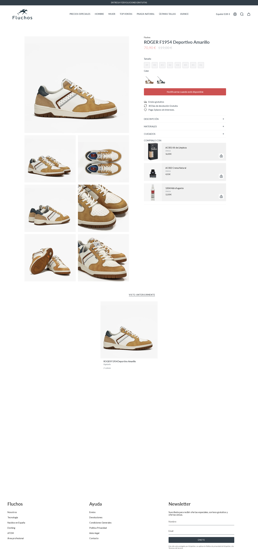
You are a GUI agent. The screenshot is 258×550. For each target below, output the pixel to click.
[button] (80, 14)
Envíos (92, 512)
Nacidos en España (16, 522)
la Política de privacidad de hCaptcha (217, 546)
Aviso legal (94, 533)
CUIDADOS (149, 134)
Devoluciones (95, 517)
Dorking (11, 528)
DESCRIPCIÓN (151, 119)
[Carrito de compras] (248, 14)
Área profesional (15, 538)
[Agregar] (221, 156)
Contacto (94, 538)
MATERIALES (150, 126)
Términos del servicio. (176, 548)
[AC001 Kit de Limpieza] (153, 152)
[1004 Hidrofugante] (153, 192)
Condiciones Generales (100, 522)
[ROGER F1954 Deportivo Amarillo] (129, 329)
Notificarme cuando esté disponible (185, 91)
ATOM (10, 533)
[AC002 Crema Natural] (153, 172)
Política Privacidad (98, 528)
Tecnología (12, 517)
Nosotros (12, 512)
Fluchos (147, 37)
